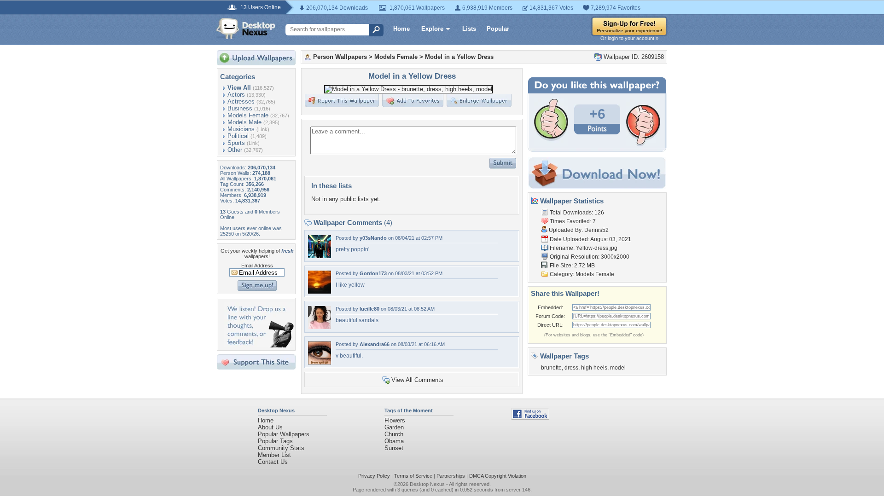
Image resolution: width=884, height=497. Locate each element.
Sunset (393, 448)
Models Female (247, 115)
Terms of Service (413, 476)
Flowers (394, 420)
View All (239, 87)
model (618, 367)
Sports (236, 142)
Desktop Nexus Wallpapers (245, 28)
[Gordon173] (319, 291)
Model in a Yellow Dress (459, 56)
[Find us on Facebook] (530, 417)
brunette (551, 367)
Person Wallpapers (340, 56)
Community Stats (281, 448)
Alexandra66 (375, 344)
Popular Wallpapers (283, 434)
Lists (469, 28)
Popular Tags (275, 441)
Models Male (244, 122)
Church (393, 434)
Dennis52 (596, 230)
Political (238, 136)
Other (234, 149)
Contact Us (273, 461)
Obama (394, 441)
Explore (432, 28)
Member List (274, 454)
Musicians (241, 129)
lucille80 (369, 309)
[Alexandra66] (319, 362)
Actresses (241, 101)
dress (571, 367)
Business (239, 108)
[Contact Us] (259, 345)
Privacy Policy (374, 476)
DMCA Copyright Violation (497, 476)
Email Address (257, 265)
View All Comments (417, 379)
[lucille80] (319, 327)
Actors (236, 94)
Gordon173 (373, 273)
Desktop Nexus (427, 484)
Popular (498, 28)
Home (401, 28)
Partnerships (450, 476)
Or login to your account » (629, 38)
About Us (270, 427)
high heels (594, 367)
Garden (394, 427)
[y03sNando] (319, 256)
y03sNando (373, 238)
